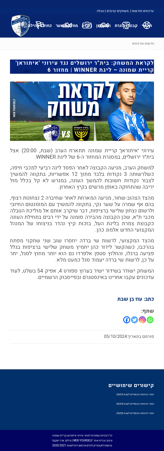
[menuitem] (141, 11)
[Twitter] (134, 319)
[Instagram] (142, 319)
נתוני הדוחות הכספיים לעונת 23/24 (135, 404)
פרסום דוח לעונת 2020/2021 (69, 445)
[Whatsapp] (150, 319)
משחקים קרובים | (117, 11)
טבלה (100, 11)
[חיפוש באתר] (131, 49)
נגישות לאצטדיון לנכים (99, 445)
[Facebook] (126, 319)
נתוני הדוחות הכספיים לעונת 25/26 (135, 413)
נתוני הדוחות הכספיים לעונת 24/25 (135, 394)
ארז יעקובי (58, 440)
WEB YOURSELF (83, 440)
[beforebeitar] (82, 111)
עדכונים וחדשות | (142, 11)
